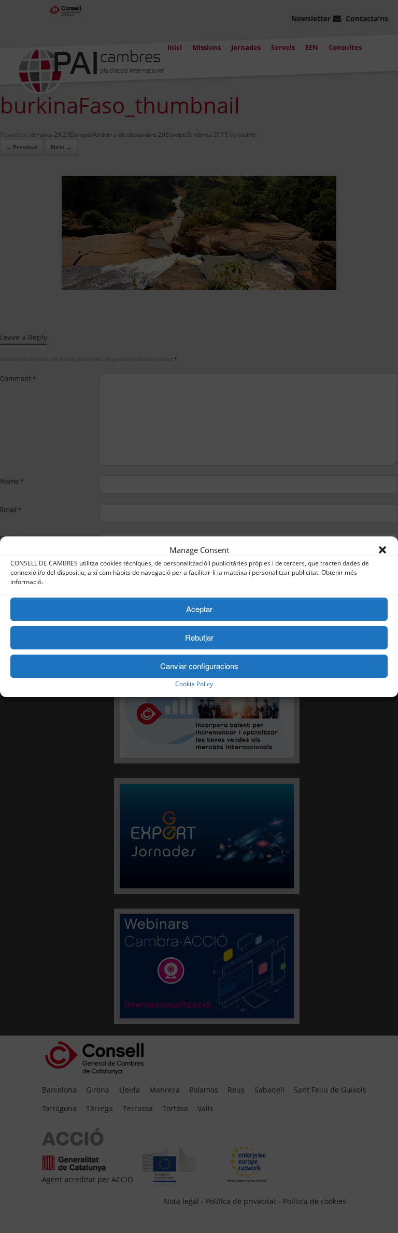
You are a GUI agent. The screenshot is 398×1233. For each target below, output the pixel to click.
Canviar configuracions (199, 665)
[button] (382, 550)
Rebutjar (199, 637)
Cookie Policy (194, 683)
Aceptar (199, 608)
